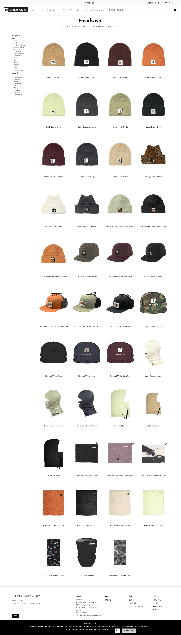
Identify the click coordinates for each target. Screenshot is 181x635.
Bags (15, 68)
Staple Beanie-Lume (53, 127)
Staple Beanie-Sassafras (120, 77)
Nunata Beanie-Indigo (87, 177)
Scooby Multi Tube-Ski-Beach (53, 575)
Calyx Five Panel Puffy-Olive (87, 276)
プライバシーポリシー (137, 606)
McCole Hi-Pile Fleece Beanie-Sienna (53, 276)
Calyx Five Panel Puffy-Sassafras (120, 276)
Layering (18, 79)
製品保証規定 (157, 606)
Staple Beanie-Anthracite (87, 127)
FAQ (130, 596)
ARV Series (17, 49)
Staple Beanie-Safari (53, 77)
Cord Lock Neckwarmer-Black (87, 476)
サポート (80, 10)
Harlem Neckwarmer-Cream (120, 525)
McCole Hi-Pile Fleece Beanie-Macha (120, 227)
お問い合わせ (157, 600)
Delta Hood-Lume (120, 426)
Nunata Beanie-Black (153, 127)
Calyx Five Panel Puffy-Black (153, 276)
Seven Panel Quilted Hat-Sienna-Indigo (53, 326)
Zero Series (17, 55)
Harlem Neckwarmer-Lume (153, 525)
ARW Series (17, 51)
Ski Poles (17, 64)
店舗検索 (108, 600)
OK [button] (117, 630)
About (107, 596)
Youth (15, 58)
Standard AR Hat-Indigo (86, 376)
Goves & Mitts (18, 71)
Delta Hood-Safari (153, 426)
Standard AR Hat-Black (53, 376)
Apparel (17, 90)
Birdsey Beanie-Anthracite (86, 227)
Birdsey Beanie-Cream (53, 227)
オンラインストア (97, 10)
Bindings (16, 62)
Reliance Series (19, 47)
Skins (15, 66)
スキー (34, 10)
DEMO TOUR (116, 10)
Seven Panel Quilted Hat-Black (120, 326)
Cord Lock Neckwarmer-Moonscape (120, 476)
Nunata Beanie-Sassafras (53, 177)
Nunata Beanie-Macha (120, 127)
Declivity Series (19, 43)
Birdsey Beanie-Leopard (153, 177)
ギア (43, 10)
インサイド (67, 10)
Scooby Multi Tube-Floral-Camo (120, 575)
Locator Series (18, 41)
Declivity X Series (19, 45)
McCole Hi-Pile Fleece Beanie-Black (153, 227)
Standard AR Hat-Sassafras (120, 376)
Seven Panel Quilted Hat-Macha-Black (87, 326)
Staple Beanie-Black (86, 77)
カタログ (156, 609)
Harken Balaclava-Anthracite (86, 426)
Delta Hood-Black (53, 476)
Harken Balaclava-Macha (53, 426)
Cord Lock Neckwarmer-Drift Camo (153, 476)
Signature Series (19, 53)
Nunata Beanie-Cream (120, 177)
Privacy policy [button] (129, 631)
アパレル (54, 10)
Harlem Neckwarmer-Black (86, 525)
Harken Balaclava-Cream (153, 376)
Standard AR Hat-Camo (153, 326)
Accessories (19, 92)
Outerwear (18, 77)
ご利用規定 (133, 603)
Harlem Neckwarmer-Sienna (53, 525)
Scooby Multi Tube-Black (87, 575)
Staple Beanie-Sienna (153, 77)
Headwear (18, 94)
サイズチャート (158, 603)
